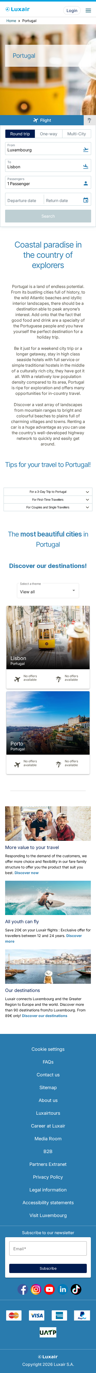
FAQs (48, 1062)
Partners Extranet (48, 1164)
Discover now (27, 872)
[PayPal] (82, 1319)
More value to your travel (32, 847)
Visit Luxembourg (48, 1215)
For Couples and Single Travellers (47, 507)
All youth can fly (22, 921)
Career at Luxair (48, 1126)
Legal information (48, 1189)
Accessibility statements (48, 1202)
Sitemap (48, 1087)
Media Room (48, 1138)
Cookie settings (48, 1049)
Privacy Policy (48, 1177)
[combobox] (48, 591)
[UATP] (48, 1335)
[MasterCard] (14, 1319)
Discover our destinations (44, 1015)
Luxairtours (48, 1113)
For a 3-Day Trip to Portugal (48, 492)
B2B (48, 1151)
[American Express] (59, 1319)
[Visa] (36, 1319)
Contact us (48, 1074)
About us (48, 1100)
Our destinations (22, 990)
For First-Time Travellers (47, 499)
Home (11, 20)
